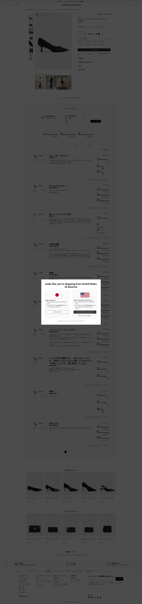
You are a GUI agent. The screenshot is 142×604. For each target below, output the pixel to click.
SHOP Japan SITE (57, 312)
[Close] (99, 281)
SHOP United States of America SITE (85, 312)
